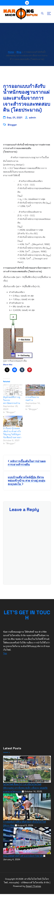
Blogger (12, 124)
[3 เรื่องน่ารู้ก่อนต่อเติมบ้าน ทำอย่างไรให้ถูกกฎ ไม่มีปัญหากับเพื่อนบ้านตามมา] (12, 421)
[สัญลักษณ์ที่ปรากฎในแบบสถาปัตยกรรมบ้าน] (12, 390)
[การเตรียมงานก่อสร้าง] (35, 390)
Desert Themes (33, 886)
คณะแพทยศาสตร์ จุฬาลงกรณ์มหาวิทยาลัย (23, 855)
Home (11, 52)
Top (5, 653)
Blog (18, 52)
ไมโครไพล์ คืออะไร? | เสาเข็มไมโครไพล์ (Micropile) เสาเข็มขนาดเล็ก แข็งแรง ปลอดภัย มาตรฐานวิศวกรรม (25, 788)
